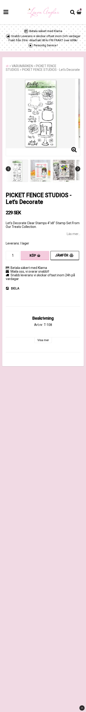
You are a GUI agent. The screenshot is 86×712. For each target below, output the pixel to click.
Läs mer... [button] (73, 234)
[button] (80, 12)
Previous (8, 168)
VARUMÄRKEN (22, 66)
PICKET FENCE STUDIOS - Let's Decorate (51, 69)
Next (77, 168)
